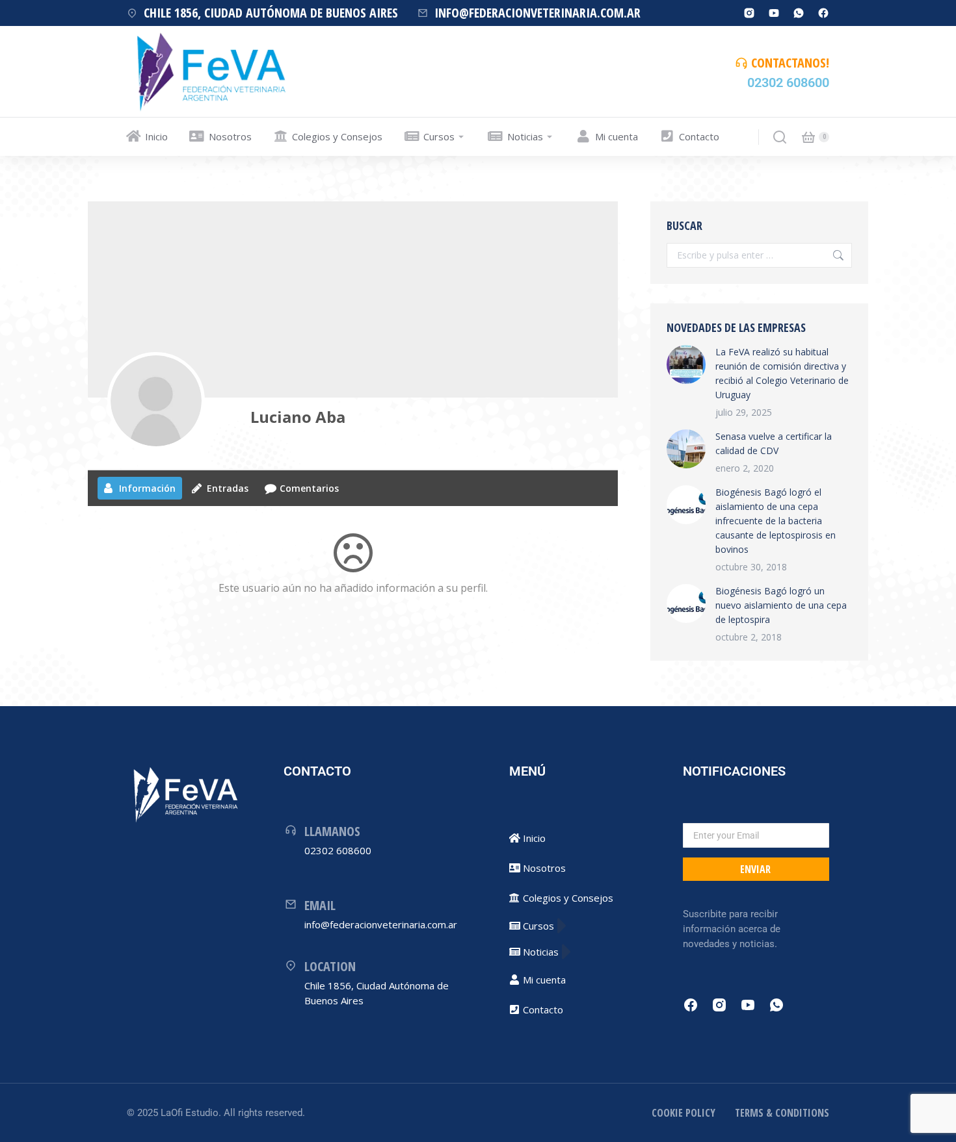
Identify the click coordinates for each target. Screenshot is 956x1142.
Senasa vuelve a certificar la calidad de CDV (773, 443)
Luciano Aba (297, 416)
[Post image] (686, 364)
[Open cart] (808, 137)
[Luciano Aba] (156, 401)
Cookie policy (683, 1113)
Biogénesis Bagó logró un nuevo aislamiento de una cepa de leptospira (781, 605)
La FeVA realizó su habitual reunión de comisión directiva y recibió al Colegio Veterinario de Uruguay (782, 373)
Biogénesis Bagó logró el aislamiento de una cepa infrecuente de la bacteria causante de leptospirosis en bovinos (775, 520)
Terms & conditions (782, 1113)
